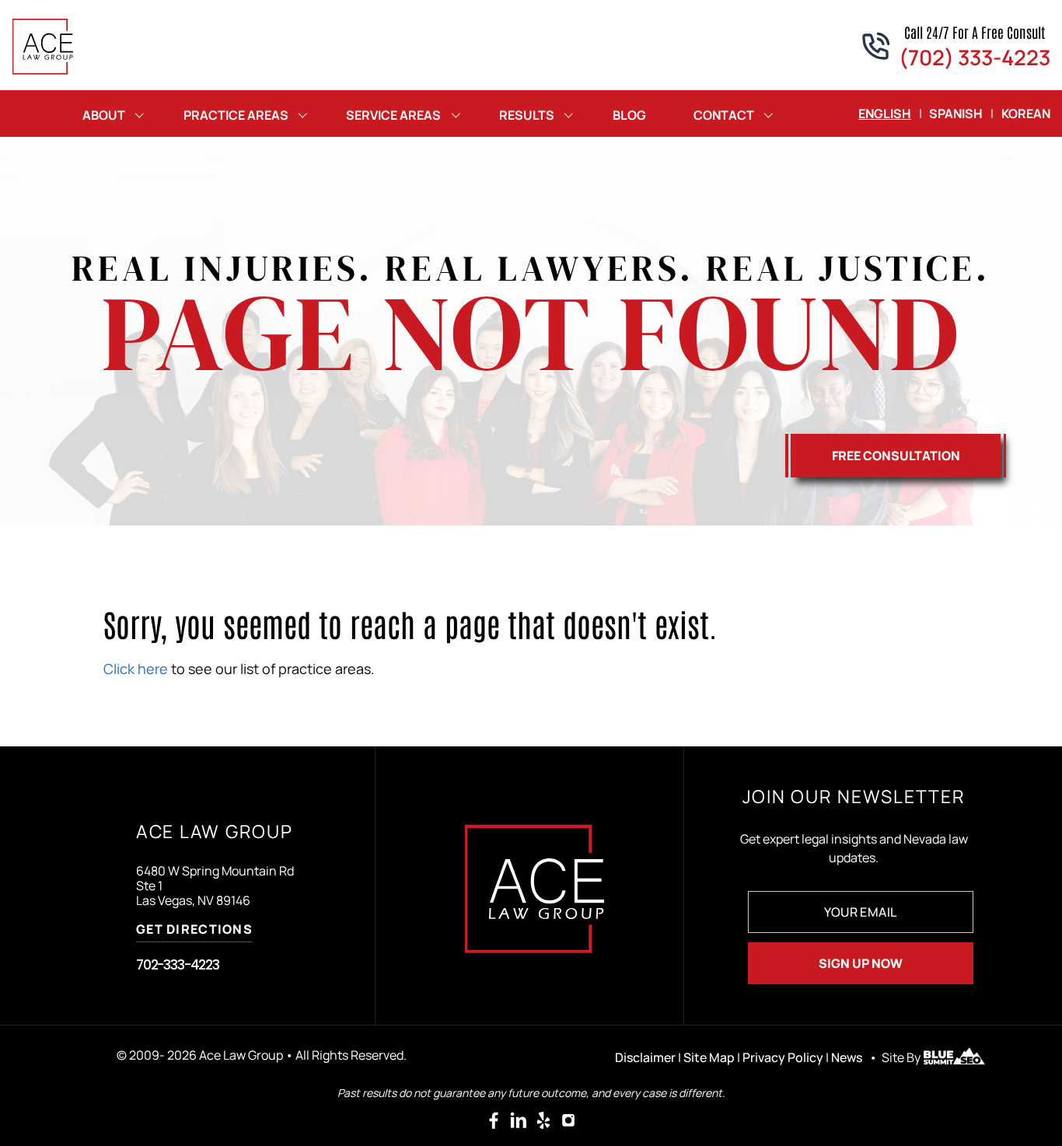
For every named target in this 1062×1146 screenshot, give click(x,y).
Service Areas (393, 115)
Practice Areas (235, 115)
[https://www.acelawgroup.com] (43, 46)
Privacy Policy (782, 1057)
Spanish (956, 113)
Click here (135, 668)
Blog (629, 115)
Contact (723, 115)
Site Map (709, 1057)
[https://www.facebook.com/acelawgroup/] (493, 1120)
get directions (194, 930)
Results (526, 115)
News (846, 1057)
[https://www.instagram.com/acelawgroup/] (568, 1120)
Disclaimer (645, 1057)
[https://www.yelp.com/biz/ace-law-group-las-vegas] (543, 1120)
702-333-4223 (177, 965)
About (103, 115)
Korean (1025, 113)
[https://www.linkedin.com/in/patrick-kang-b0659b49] (518, 1120)
